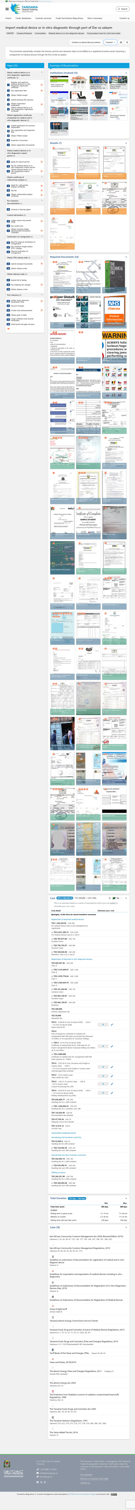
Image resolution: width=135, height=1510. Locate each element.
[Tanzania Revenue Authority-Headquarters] (79, 113)
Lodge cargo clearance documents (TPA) (20, 301)
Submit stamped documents (22, 264)
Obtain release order (19, 268)
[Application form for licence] (62, 487)
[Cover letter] (88, 276)
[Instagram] (45, 1482)
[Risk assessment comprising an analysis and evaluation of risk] (62, 417)
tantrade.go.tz (45, 1476)
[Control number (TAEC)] (114, 628)
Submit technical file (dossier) (22, 100)
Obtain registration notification (18, 104)
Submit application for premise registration (23, 126)
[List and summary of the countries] (114, 382)
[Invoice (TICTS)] (88, 698)
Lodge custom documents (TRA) (21, 221)
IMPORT (10, 33)
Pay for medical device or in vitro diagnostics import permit (23, 166)
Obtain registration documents (23, 145)
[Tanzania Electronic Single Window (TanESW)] (118, 98)
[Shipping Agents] (99, 113)
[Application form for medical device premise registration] (114, 452)
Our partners (86, 1474)
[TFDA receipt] (88, 452)
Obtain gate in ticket (18, 315)
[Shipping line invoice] (62, 768)
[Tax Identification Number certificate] (88, 487)
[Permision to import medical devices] (114, 698)
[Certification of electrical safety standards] (114, 347)
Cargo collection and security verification (22, 319)
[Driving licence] (114, 839)
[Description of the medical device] (62, 382)
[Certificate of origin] (114, 593)
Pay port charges (17, 306)
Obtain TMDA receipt (19, 95)
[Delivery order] (88, 804)
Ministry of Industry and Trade (94, 1478)
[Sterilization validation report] (62, 347)
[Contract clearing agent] (99, 98)
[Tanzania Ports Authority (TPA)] (59, 129)
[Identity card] (88, 874)
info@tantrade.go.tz (48, 1473)
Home (8, 18)
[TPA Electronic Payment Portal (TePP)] (118, 113)
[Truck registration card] (88, 839)
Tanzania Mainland (24, 33)
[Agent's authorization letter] (62, 663)
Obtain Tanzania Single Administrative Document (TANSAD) (20, 230)
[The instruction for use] (88, 312)
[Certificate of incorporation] (62, 522)
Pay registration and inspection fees (23, 131)
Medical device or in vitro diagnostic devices (66, 33)
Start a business (94, 18)
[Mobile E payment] (79, 98)
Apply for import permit (20, 162)
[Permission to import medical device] (88, 733)
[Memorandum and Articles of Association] (114, 487)
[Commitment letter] (114, 522)
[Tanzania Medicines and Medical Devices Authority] (118, 83)
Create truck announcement (21, 310)
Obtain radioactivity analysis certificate (21, 195)
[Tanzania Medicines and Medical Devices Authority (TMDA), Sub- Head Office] (99, 83)
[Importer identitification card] (88, 768)
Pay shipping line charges (21, 285)
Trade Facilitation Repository (69, 18)
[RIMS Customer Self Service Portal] (59, 83)
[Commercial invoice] (88, 628)
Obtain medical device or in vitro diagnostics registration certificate (22, 109)
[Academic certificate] (88, 522)
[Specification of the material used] (88, 417)
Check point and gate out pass (23, 324)
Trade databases (23, 18)
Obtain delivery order (19, 289)
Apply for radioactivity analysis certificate (19, 186)
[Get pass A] (114, 874)
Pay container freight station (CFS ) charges (22, 247)
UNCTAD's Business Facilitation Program (82, 1494)
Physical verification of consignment (19, 252)
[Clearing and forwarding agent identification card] (114, 768)
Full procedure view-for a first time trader (103, 33)
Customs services (43, 18)
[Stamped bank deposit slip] (62, 452)
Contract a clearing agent (20, 209)
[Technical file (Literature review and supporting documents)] (114, 276)
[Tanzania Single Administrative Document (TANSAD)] (62, 698)
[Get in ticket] (62, 874)
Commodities (40, 33)
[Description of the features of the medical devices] (88, 382)
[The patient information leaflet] (114, 312)
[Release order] (62, 804)
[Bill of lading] (62, 628)
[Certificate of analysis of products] (62, 593)
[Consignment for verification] (62, 733)
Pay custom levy (17, 226)
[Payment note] (114, 663)
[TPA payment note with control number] (114, 804)
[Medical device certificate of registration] (88, 558)
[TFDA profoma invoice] (114, 417)
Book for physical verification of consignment (23, 242)
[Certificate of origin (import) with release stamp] (114, 733)
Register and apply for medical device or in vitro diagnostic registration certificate (20, 84)
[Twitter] (41, 1482)
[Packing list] (88, 663)
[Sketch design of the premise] (62, 558)
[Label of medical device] (62, 312)
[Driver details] (62, 839)
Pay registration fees (19, 90)
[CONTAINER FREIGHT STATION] (59, 113)
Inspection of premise (19, 140)
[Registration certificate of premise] (114, 558)
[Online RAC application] (59, 98)
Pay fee (14, 190)
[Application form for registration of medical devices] (62, 276)
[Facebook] (38, 1482)
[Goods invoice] (88, 593)
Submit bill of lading (18, 280)
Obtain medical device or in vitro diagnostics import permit (21, 171)
